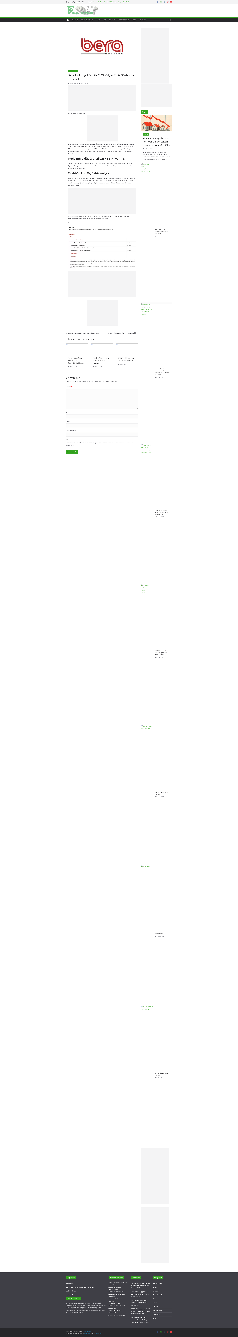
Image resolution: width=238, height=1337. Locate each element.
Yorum (69, 387)
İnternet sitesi (71, 430)
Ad (67, 412)
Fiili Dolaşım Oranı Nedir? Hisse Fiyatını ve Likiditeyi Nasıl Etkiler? (139, 1320)
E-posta (69, 421)
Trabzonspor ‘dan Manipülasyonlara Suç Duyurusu (161, 231)
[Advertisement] (102, 98)
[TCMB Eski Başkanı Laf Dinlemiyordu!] (127, 345)
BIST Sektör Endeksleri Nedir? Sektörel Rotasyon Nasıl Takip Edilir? (140, 1311)
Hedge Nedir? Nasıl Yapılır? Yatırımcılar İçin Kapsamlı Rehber (162, 512)
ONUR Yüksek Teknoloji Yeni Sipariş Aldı (122, 333)
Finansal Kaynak (84, 83)
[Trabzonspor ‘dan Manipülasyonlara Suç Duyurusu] (147, 232)
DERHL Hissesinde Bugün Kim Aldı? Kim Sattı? (84, 333)
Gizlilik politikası (71, 1291)
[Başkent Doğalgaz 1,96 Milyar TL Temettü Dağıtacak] (77, 345)
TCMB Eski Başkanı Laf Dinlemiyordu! (126, 359)
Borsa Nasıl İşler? (114, 1303)
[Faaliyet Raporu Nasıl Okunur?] (147, 794)
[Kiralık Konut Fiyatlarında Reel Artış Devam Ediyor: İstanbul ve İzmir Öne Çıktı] (156, 123)
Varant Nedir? (159, 933)
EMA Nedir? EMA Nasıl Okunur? (162, 1074)
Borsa (98, 20)
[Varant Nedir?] (147, 935)
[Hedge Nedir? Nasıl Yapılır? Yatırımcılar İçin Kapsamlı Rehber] (147, 513)
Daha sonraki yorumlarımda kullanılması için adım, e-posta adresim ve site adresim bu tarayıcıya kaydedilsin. (100, 444)
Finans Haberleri (87, 20)
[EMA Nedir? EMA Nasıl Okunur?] (147, 1075)
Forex (134, 20)
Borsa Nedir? (113, 1308)
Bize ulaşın (142, 20)
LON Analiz (156, 1314)
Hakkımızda (69, 1295)
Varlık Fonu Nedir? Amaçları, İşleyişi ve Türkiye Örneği (161, 653)
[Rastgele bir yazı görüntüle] (170, 20)
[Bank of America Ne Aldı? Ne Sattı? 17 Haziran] (102, 345)
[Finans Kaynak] (68, 20)
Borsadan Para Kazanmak (117, 1306)
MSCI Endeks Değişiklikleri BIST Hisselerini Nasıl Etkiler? (110, 2)
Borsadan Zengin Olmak (116, 1292)
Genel (155, 1303)
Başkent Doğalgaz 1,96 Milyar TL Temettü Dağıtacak (76, 360)
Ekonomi (112, 20)
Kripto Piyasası (123, 20)
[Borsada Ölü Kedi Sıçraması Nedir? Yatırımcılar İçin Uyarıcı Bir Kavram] (147, 373)
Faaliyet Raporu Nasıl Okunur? (161, 793)
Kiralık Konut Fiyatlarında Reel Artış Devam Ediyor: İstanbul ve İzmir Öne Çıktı (156, 141)
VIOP (104, 20)
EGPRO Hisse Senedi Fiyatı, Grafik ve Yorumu (80, 1287)
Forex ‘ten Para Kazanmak (117, 1315)
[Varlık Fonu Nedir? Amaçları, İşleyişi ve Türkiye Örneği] (147, 654)
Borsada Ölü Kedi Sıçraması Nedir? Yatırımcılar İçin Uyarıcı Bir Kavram (162, 372)
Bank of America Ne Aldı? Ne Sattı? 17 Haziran (101, 360)
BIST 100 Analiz (157, 1283)
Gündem (75, 20)
